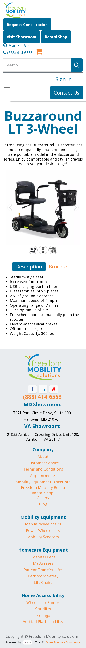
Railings (43, 615)
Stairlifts (43, 608)
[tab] (29, 266)
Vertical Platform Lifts (43, 621)
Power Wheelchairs (43, 530)
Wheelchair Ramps (43, 602)
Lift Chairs (43, 582)
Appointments (43, 475)
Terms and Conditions (43, 469)
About (43, 456)
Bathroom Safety (43, 575)
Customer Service (43, 462)
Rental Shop (42, 492)
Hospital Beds (43, 556)
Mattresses (43, 563)
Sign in (64, 79)
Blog (43, 503)
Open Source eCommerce (63, 642)
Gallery (43, 497)
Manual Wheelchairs (43, 523)
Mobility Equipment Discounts (43, 481)
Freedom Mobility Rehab (43, 487)
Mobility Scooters (43, 536)
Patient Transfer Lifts (43, 569)
